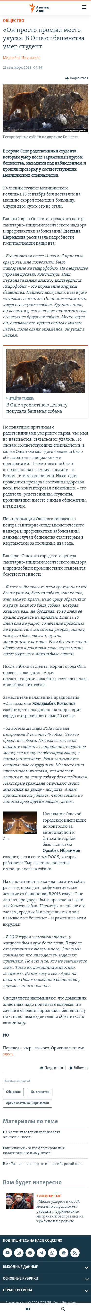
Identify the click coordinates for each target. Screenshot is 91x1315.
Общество (13, 21)
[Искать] (63, 1309)
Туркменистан (48, 1196)
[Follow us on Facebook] (30, 1252)
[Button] (76, 78)
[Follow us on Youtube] (7, 1252)
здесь (8, 1054)
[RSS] (75, 1252)
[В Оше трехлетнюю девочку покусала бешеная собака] (45, 371)
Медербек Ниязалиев (22, 58)
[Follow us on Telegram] (41, 1252)
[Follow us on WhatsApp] (52, 1252)
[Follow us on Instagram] (18, 1252)
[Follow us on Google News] (63, 1252)
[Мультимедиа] (28, 1309)
